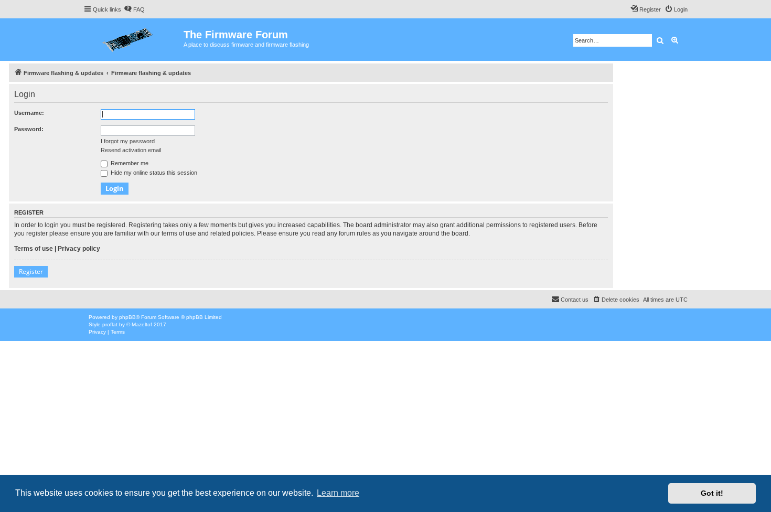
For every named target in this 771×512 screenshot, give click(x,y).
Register (31, 271)
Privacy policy (79, 248)
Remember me (128, 163)
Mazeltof (142, 324)
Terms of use (33, 248)
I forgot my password (128, 141)
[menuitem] (134, 9)
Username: (29, 113)
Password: (29, 129)
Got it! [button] (712, 493)
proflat (109, 324)
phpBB (127, 317)
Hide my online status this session (153, 172)
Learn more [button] (338, 492)
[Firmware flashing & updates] (133, 39)
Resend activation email (131, 150)
